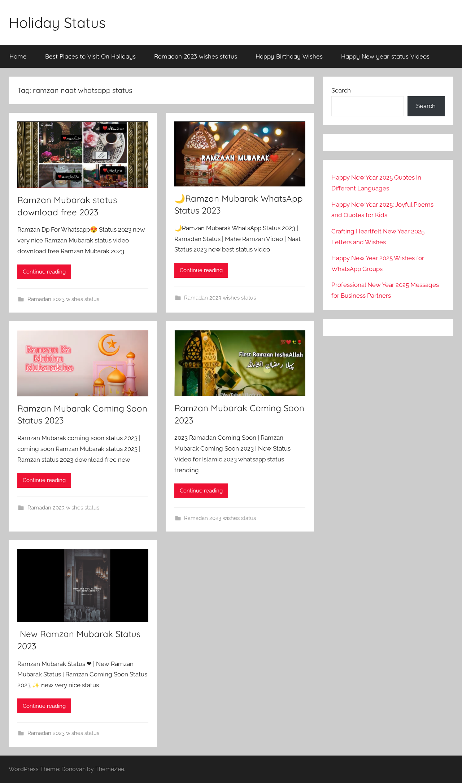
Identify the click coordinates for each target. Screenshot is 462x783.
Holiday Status (57, 22)
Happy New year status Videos (385, 56)
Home (18, 56)
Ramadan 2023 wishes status (195, 56)
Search (341, 90)
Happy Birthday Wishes (289, 56)
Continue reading (44, 271)
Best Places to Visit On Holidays (90, 56)
